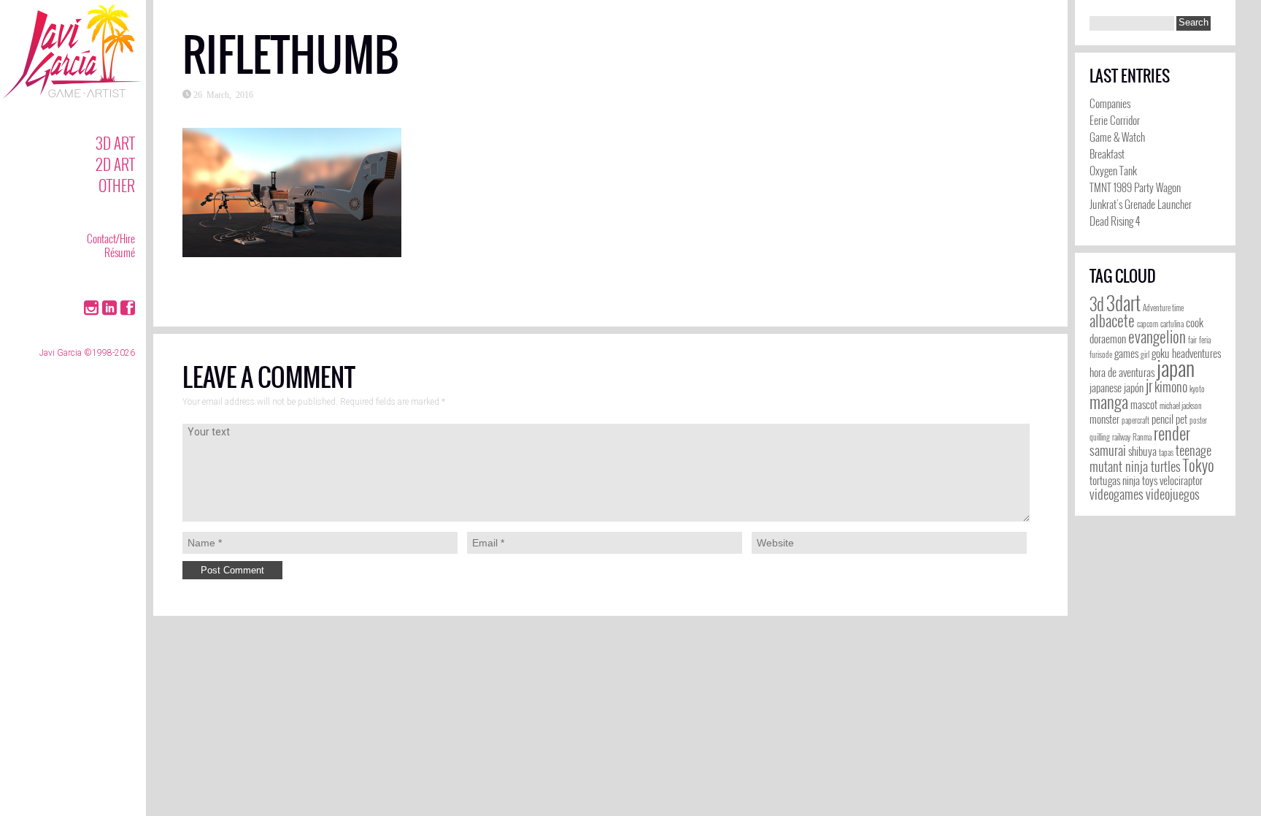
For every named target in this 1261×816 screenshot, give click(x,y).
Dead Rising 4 (1115, 221)
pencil (1162, 419)
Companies (1110, 103)
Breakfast (1107, 153)
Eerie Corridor (1115, 120)
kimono (1170, 386)
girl (1145, 354)
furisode (1101, 354)
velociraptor (1181, 480)
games (1126, 353)
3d (1097, 303)
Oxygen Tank (1113, 170)
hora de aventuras (1122, 372)
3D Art (115, 142)
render (1172, 433)
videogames (1117, 493)
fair (1192, 340)
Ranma (1142, 437)
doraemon (1108, 338)
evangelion (1157, 336)
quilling (1100, 437)
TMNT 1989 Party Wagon (1135, 187)
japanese (1106, 387)
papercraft (1135, 420)
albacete (1112, 320)
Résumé (119, 252)
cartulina (1172, 323)
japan (1176, 367)
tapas (1166, 452)
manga (1109, 401)
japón (1134, 387)
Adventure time (1163, 307)
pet (1181, 419)
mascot (1143, 404)
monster (1104, 419)
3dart (1123, 303)
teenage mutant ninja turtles (1150, 458)
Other (117, 185)
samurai (1108, 450)
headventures (1196, 353)
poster (1198, 420)
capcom (1147, 323)
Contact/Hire (111, 238)
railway (1121, 437)
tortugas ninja (1115, 480)
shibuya (1142, 451)
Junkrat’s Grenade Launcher (1141, 204)
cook (1194, 322)
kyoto (1197, 388)
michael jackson (1181, 405)
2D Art (115, 164)
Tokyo (1198, 465)
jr (1149, 385)
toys (1149, 480)
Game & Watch (1117, 137)
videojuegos (1173, 493)
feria (1205, 340)
